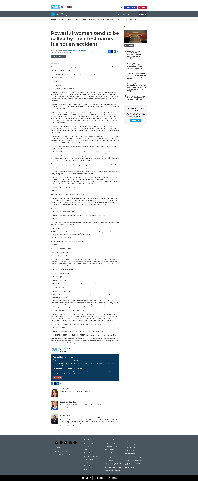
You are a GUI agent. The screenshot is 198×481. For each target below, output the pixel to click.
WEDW (63, 451)
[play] (53, 14)
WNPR (61, 452)
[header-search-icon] (121, 7)
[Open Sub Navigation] (57, 19)
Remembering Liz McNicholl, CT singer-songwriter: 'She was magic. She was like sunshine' (134, 54)
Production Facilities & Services (133, 460)
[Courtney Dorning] (54, 405)
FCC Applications (129, 450)
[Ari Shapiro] (54, 419)
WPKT (65, 452)
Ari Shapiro (82, 50)
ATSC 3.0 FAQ (67, 454)
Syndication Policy (130, 453)
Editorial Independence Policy (133, 457)
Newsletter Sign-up (109, 443)
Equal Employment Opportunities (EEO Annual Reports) (113, 464)
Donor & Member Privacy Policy (113, 467)
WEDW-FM (56, 452)
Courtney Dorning (71, 50)
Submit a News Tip (109, 440)
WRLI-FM (69, 452)
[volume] (57, 14)
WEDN (59, 451)
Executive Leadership (90, 446)
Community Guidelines (110, 457)
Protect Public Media (125, 19)
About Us (86, 440)
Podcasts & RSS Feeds (110, 446)
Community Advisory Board (91, 456)
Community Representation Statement (112, 453)
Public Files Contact (58, 454)
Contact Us (87, 466)
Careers (86, 462)
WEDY (67, 451)
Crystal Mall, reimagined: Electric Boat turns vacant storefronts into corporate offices (136, 76)
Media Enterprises (89, 459)
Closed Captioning (130, 447)
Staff (85, 449)
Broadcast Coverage (130, 444)
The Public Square (130, 467)
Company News (88, 443)
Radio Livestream (109, 449)
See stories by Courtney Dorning (70, 407)
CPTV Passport (108, 460)
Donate (143, 7)
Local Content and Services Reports (132, 464)
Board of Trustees (89, 453)
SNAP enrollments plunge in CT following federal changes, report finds (136, 97)
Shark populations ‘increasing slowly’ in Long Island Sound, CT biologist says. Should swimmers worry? (136, 87)
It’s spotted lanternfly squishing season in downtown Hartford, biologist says (135, 66)
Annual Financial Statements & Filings (133, 440)
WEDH (55, 451)
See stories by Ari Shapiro (67, 425)
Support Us (87, 469)
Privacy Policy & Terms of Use (112, 470)
